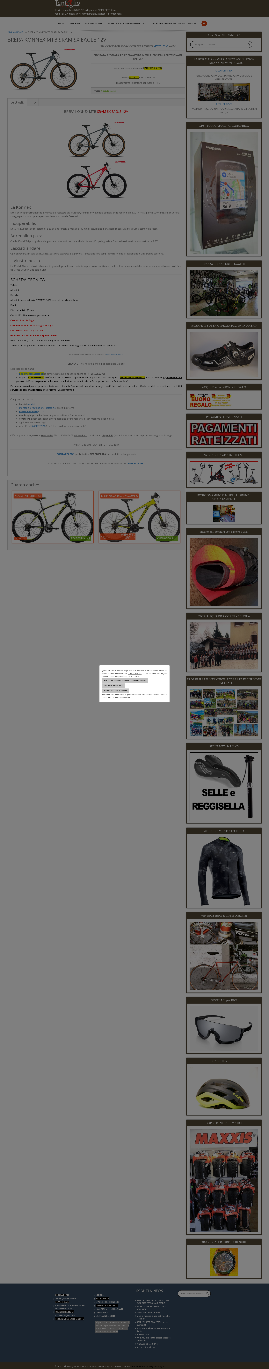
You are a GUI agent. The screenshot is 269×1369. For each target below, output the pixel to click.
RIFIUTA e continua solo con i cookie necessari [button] (125, 680)
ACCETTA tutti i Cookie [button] (113, 686)
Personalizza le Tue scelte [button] (115, 690)
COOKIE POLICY (135, 674)
